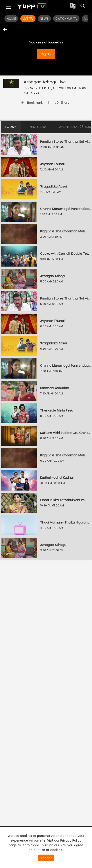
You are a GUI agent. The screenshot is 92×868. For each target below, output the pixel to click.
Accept (46, 858)
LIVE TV (28, 18)
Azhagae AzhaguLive (45, 82)
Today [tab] (10, 127)
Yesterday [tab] (38, 127)
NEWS (44, 18)
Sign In (46, 54)
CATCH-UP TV (66, 18)
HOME (11, 18)
